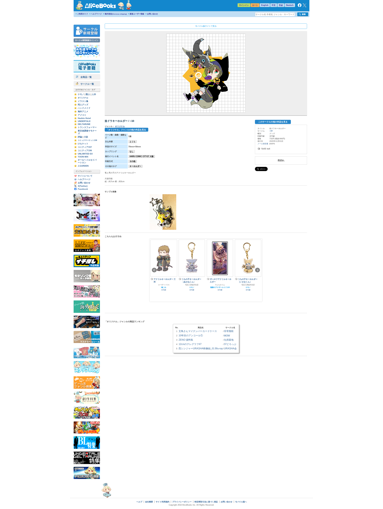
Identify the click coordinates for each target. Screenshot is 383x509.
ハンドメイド (84, 108)
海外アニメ (83, 111)
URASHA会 (230, 348)
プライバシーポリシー (182, 502)
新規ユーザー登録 (137, 14)
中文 (274, 5)
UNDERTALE (84, 121)
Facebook (83, 189)
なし (131, 151)
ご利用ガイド (82, 14)
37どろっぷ (230, 344)
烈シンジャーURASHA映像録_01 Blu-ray (201, 348)
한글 (281, 5)
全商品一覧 (85, 77)
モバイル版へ (241, 502)
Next (257, 270)
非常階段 (229, 331)
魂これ (258, 287)
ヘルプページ (96, 14)
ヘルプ (139, 502)
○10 (271, 131)
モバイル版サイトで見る (206, 26)
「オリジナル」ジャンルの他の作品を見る (126, 129)
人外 (94, 94)
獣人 (88, 94)
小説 (86, 137)
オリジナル (83, 98)
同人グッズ (83, 105)
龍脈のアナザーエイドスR (202, 287)
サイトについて (85, 176)
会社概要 (149, 502)
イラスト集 (83, 101)
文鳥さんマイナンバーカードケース (198, 331)
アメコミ (82, 115)
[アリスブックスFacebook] (299, 6)
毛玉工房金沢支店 (174, 285)
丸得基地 (229, 339)
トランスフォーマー (87, 127)
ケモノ (81, 94)
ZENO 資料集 (186, 339)
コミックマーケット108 (87, 140)
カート (255, 5)
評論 (80, 137)
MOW (227, 335)
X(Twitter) (83, 186)
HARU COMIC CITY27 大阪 (142, 156)
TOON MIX (83, 157)
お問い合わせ (152, 14)
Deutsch (290, 5)
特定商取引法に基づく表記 (206, 502)
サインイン (244, 5)
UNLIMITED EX (85, 154)
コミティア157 (85, 147)
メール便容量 (262, 144)
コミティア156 (85, 150)
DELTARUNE (84, 124)
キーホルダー (135, 166)
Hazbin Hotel (84, 118)
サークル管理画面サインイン (86, 40)
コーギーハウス (258, 285)
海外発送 (116, 14)
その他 (132, 161)
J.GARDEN (83, 166)
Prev (154, 270)
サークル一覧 (86, 84)
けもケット (83, 144)
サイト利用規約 (162, 502)
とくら (132, 141)
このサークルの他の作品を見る (273, 122)
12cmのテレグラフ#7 (190, 344)
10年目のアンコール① (191, 335)
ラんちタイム (202, 285)
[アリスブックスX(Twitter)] (304, 6)
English (264, 5)
